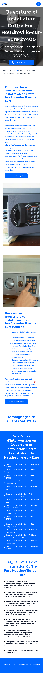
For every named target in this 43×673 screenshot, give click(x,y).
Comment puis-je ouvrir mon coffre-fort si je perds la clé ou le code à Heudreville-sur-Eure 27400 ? (21, 613)
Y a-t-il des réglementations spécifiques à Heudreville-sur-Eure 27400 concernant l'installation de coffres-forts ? (20, 623)
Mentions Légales (9, 664)
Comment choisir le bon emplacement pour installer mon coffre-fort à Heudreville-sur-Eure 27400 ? (19, 585)
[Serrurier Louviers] (4, 4)
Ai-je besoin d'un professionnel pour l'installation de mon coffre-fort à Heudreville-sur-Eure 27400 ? (21, 604)
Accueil (15, 70)
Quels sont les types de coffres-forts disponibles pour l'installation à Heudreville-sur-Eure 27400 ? (21, 595)
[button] (21, 584)
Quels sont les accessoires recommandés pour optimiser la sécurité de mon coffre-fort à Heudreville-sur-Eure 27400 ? (19, 634)
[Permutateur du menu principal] (38, 4)
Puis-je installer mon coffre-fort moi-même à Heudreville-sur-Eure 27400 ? (21, 644)
